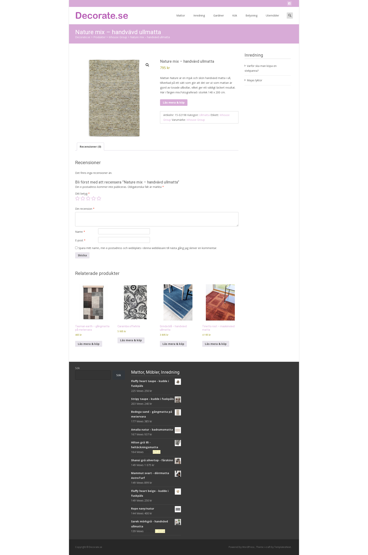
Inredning (199, 15)
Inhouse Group (195, 120)
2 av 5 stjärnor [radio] (82, 198)
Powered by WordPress (242, 547)
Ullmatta (204, 115)
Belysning (251, 15)
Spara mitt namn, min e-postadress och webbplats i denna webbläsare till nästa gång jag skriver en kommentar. (147, 248)
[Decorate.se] (99, 14)
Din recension (84, 208)
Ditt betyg (82, 193)
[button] (147, 65)
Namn (80, 232)
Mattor (180, 15)
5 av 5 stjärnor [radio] (99, 198)
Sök (77, 368)
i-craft (267, 547)
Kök (234, 15)
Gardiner (218, 15)
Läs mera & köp (174, 102)
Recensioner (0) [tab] (90, 146)
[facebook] (289, 4)
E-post (80, 240)
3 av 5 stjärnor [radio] (88, 198)
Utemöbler (272, 15)
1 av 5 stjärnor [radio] (77, 198)
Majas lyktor (254, 80)
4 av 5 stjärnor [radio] (93, 198)
